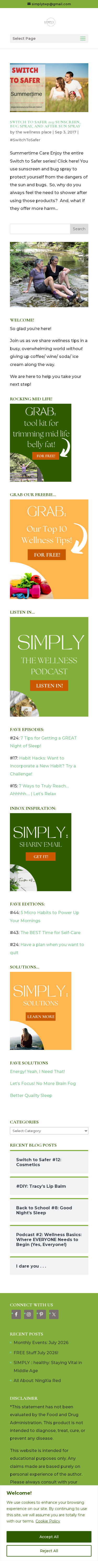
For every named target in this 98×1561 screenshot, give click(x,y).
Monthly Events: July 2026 (41, 1342)
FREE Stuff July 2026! (36, 1352)
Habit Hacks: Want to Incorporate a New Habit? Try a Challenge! (43, 766)
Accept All (49, 1536)
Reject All (49, 1551)
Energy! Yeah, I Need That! (37, 1071)
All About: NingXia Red (37, 1380)
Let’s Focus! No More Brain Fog (43, 1083)
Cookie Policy (48, 1521)
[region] (49, 1523)
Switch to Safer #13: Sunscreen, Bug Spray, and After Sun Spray (45, 124)
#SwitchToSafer (25, 140)
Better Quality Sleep (31, 1095)
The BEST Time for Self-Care (50, 932)
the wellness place (33, 132)
